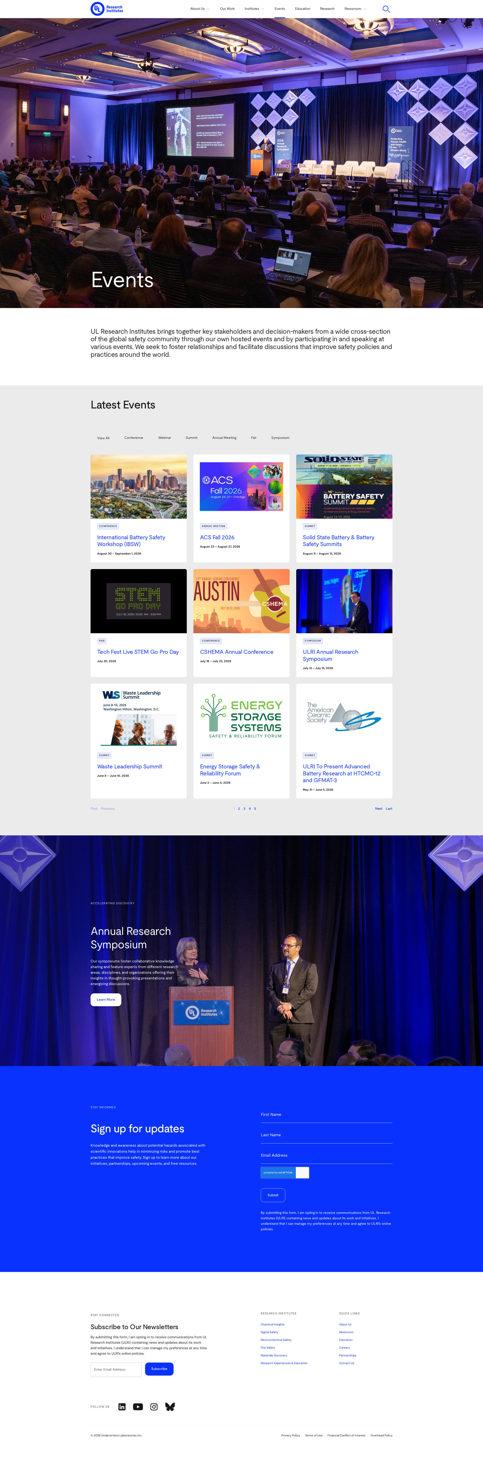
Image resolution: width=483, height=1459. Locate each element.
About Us (345, 1324)
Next (378, 808)
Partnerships (347, 1355)
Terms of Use (313, 1435)
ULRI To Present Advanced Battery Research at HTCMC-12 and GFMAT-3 (341, 773)
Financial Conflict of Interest (346, 1435)
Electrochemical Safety (276, 1340)
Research (327, 9)
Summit (310, 526)
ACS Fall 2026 (217, 537)
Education (302, 9)
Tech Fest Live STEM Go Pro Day (138, 652)
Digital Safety (269, 1332)
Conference (108, 526)
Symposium (313, 641)
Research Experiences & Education (284, 1363)
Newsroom (346, 1332)
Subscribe (159, 1369)
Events (280, 9)
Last (389, 808)
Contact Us (346, 1363)
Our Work (227, 9)
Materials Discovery (274, 1355)
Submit (273, 1195)
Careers (344, 1348)
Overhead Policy (381, 1435)
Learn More (106, 999)
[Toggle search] (386, 9)
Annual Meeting (213, 526)
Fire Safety (268, 1348)
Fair (102, 641)
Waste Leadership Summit (129, 767)
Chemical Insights (273, 1324)
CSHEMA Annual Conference (236, 652)
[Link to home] (107, 9)
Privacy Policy (290, 1435)
